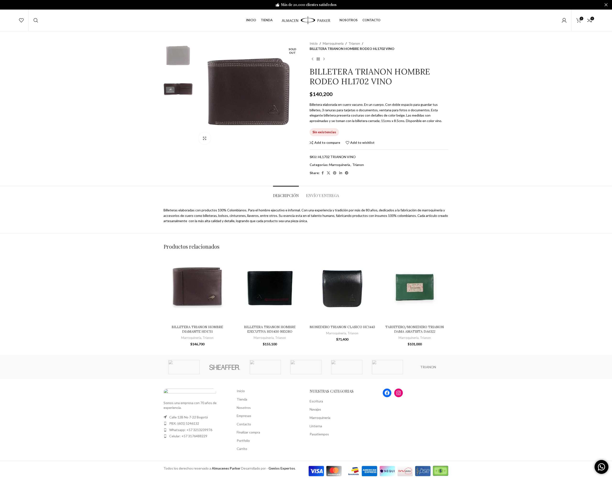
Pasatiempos (319, 434)
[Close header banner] (606, 5)
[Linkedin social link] (341, 173)
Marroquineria (333, 43)
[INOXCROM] (265, 367)
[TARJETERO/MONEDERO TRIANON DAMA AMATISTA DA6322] (414, 288)
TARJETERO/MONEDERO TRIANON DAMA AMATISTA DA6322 (414, 329)
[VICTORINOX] (387, 367)
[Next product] (324, 59)
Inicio (314, 43)
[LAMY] (184, 367)
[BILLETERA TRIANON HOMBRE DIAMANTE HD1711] (197, 288)
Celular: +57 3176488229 (188, 436)
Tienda (242, 399)
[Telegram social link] (347, 173)
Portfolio (243, 440)
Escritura (316, 401)
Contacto (244, 424)
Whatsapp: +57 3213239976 (190, 430)
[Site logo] (306, 20)
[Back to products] (318, 59)
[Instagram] (398, 393)
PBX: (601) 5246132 (184, 423)
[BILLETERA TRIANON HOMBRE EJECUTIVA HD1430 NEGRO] (270, 288)
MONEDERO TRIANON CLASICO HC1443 (342, 327)
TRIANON (428, 367)
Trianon (354, 43)
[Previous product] (312, 59)
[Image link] (190, 392)
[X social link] (328, 173)
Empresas (244, 416)
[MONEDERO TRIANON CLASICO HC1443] (342, 288)
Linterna (316, 426)
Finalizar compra (248, 432)
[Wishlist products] (21, 20)
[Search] (36, 20)
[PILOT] (346, 367)
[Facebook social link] (322, 173)
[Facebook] (387, 393)
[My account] (564, 20)
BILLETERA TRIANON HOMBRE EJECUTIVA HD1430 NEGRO (269, 329)
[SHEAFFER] (224, 367)
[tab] (286, 193)
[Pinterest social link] (335, 173)
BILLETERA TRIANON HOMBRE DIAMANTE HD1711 (197, 329)
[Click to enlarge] (205, 138)
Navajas (315, 409)
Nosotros (244, 408)
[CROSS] (306, 367)
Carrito (242, 449)
